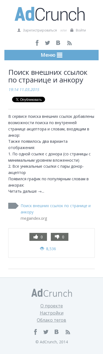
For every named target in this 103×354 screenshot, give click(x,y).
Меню (49, 55)
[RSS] (69, 43)
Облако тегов (51, 320)
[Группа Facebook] (37, 43)
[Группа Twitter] (48, 43)
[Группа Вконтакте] (59, 43)
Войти (80, 30)
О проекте (51, 306)
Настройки (51, 313)
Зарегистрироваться (39, 30)
